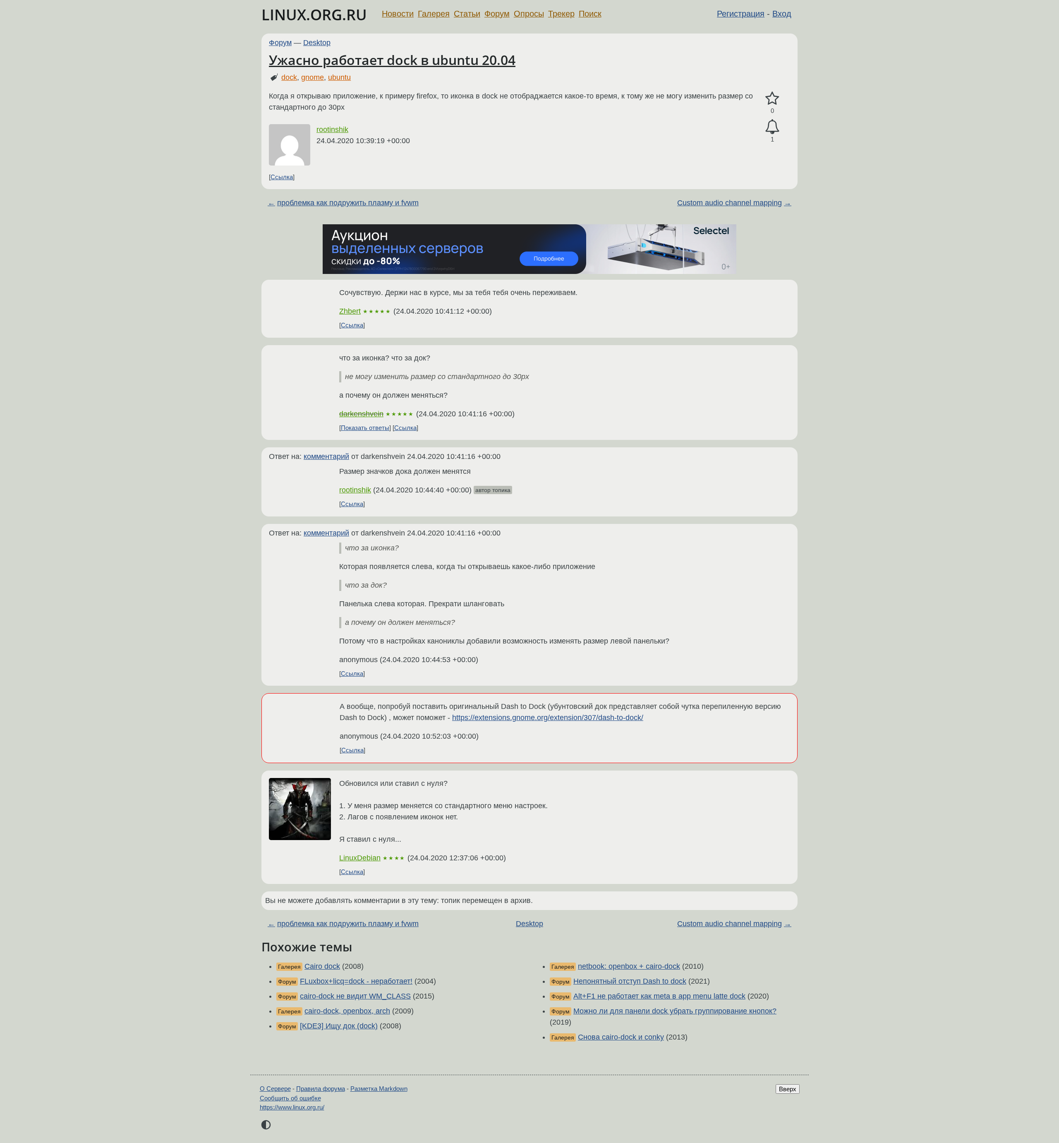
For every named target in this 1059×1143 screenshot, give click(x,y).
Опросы (529, 13)
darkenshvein (361, 414)
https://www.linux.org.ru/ (292, 1107)
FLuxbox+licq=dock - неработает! (356, 981)
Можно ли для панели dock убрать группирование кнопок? (674, 1011)
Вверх (787, 1089)
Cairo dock (322, 966)
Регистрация (740, 13)
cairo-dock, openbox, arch (347, 1011)
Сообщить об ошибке (290, 1098)
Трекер (561, 13)
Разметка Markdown (378, 1088)
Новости (398, 13)
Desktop (317, 42)
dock (289, 77)
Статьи (467, 13)
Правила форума (320, 1088)
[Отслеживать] (772, 126)
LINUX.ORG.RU (314, 15)
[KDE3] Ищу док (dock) (339, 1026)
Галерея (434, 13)
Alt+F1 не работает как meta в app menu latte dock (659, 996)
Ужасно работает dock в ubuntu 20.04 (392, 60)
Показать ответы (365, 427)
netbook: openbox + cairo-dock (629, 966)
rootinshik (332, 129)
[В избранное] (772, 98)
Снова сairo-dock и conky (621, 1037)
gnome (312, 77)
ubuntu (339, 77)
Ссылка (282, 176)
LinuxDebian (360, 858)
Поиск (590, 13)
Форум (497, 13)
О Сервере (275, 1088)
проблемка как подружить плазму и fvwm (348, 203)
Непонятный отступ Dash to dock (629, 981)
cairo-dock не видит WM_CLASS (355, 996)
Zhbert (350, 311)
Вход (781, 13)
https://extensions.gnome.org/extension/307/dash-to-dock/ (547, 717)
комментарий (326, 456)
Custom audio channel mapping (729, 203)
